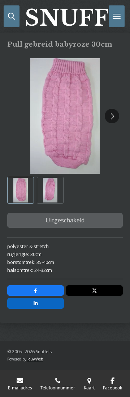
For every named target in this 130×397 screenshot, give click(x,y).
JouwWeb (35, 359)
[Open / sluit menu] (117, 16)
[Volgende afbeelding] (112, 116)
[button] (20, 190)
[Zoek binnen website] (12, 16)
